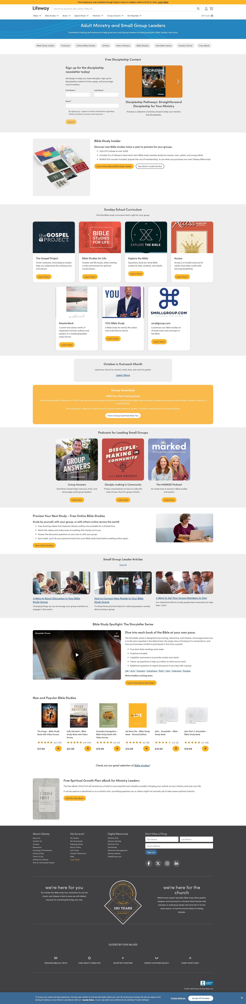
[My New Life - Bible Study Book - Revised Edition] (138, 715)
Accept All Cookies (200, 998)
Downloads (112, 847)
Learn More (43, 276)
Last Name (98, 90)
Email (68, 101)
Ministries (96, 15)
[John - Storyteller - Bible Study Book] (167, 715)
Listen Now (77, 499)
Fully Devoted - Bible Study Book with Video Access (77, 734)
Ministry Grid (113, 838)
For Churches (133, 15)
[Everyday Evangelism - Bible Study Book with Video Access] (108, 715)
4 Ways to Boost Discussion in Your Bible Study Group (56, 600)
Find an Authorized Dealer (43, 862)
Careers (36, 844)
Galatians (152, 670)
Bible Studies (50, 15)
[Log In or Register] (206, 8)
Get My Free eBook (75, 798)
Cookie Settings (178, 998)
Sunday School (185, 45)
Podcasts (65, 45)
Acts (132, 670)
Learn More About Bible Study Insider (114, 166)
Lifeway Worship (114, 841)
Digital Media (80, 15)
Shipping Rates (76, 844)
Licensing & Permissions (42, 850)
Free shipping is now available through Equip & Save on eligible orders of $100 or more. (123, 2)
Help (72, 856)
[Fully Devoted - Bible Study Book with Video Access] (79, 715)
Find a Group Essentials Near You (123, 415)
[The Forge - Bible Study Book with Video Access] (49, 715)
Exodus (187, 670)
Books (65, 15)
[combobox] (126, 8)
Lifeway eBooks (114, 853)
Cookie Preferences (78, 853)
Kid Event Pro (113, 844)
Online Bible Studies (85, 45)
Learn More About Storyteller (140, 682)
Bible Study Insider (45, 45)
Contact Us (37, 841)
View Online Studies (44, 545)
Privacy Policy (38, 853)
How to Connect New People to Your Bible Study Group (118, 600)
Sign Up (151, 852)
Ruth (161, 670)
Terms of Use (38, 856)
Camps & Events (114, 15)
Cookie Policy (88, 999)
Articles (105, 45)
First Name (70, 90)
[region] (123, 998)
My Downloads (76, 841)
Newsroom (37, 847)
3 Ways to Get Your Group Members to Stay (181, 598)
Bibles (35, 15)
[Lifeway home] (41, 8)
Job (127, 670)
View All (123, 564)
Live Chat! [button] (74, 859)
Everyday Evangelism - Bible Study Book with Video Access (107, 734)
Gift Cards (74, 850)
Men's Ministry (123, 45)
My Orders (74, 838)
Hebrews (176, 670)
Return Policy (75, 847)
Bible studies (141, 765)
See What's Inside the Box (150, 166)
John (168, 670)
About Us (36, 838)
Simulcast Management (117, 850)
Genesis (141, 670)
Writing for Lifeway (40, 859)
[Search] (198, 8)
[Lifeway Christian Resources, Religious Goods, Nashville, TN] (206, 983)
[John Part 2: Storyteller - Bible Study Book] (196, 715)
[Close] (242, 998)
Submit (71, 121)
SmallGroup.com (114, 856)
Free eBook (204, 45)
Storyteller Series (163, 45)
